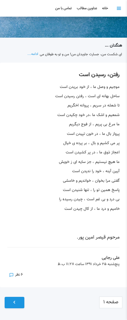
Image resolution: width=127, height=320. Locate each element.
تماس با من (63, 8)
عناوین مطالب (87, 8)
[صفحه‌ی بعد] (14, 302)
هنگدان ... (113, 45)
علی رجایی (111, 258)
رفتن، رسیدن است (99, 75)
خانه (105, 8)
